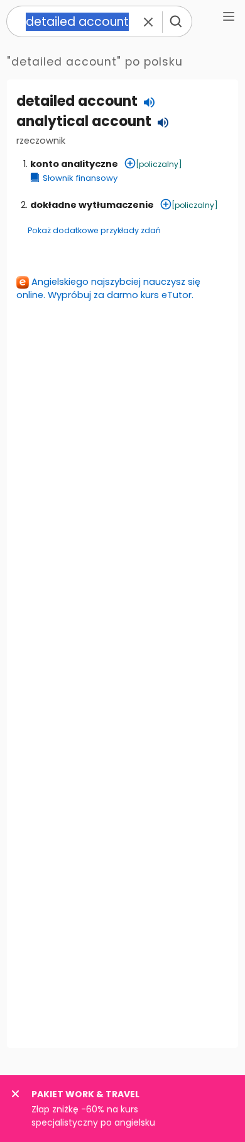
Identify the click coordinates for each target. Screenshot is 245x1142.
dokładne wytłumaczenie (92, 205)
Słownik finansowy (80, 178)
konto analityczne (74, 164)
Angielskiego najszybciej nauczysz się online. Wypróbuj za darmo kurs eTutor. (108, 288)
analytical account (83, 121)
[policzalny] (159, 164)
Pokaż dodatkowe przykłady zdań (94, 230)
